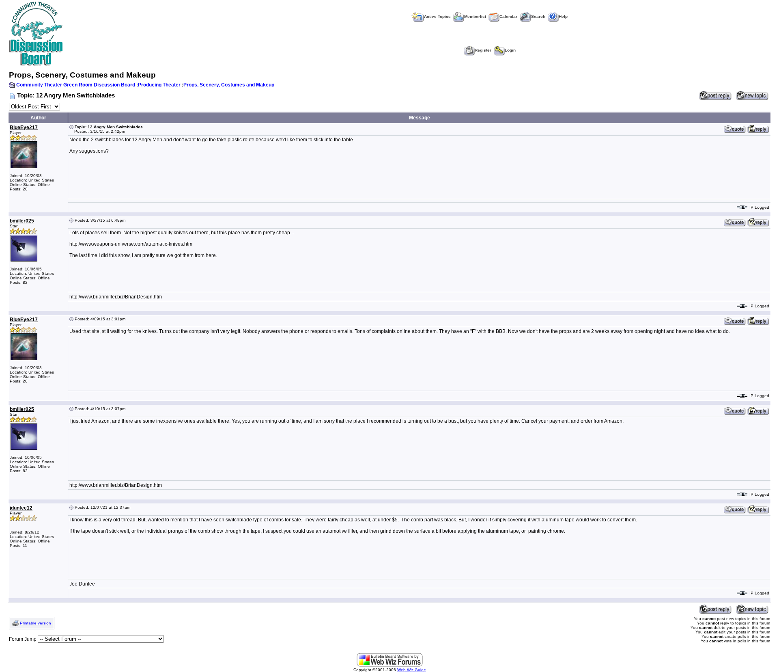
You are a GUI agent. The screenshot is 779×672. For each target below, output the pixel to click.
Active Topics (437, 16)
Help (563, 16)
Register (483, 50)
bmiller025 (22, 221)
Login (510, 50)
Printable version (35, 623)
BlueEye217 (24, 127)
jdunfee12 (21, 508)
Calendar (508, 16)
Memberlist (475, 16)
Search (538, 16)
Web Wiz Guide (411, 670)
